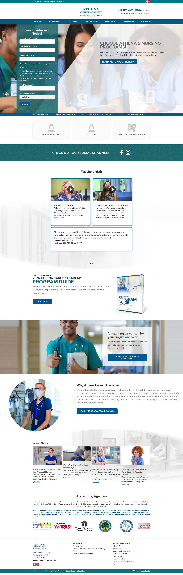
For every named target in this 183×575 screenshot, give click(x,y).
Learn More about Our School (97, 411)
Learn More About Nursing (118, 61)
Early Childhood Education (83, 554)
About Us (37, 22)
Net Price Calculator (120, 554)
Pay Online (145, 22)
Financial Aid (91, 22)
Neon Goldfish (145, 571)
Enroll (73, 114)
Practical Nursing (79, 546)
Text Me (24, 67)
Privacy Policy (70, 571)
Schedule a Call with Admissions (127, 357)
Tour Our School (119, 559)
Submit (25, 104)
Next (151, 526)
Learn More (42, 301)
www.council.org (99, 514)
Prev (31, 526)
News (115, 564)
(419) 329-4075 (131, 10)
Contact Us (110, 22)
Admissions (72, 22)
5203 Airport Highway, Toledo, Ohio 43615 (48, 1)
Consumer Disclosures (121, 551)
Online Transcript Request (123, 562)
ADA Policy (81, 571)
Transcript (129, 22)
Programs (54, 22)
